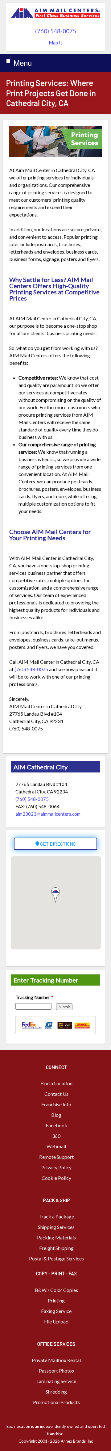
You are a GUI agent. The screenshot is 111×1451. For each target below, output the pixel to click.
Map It (55, 42)
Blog (56, 1115)
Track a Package (56, 1216)
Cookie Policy (56, 1178)
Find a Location (56, 1083)
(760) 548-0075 (55, 31)
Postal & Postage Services (56, 1258)
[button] (55, 895)
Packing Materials (56, 1237)
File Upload (56, 1321)
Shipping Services (56, 1227)
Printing (56, 1300)
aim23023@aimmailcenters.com (47, 814)
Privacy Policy (56, 1167)
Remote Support (56, 1157)
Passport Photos (56, 1370)
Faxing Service (56, 1311)
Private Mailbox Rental (56, 1360)
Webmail (56, 1146)
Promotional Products (56, 1402)
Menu (23, 62)
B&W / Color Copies (56, 1290)
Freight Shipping (56, 1248)
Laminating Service (56, 1381)
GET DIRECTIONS (57, 844)
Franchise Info (56, 1104)
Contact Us (56, 1094)
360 (56, 1136)
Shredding (56, 1391)
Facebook (56, 1125)
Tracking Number (34, 997)
